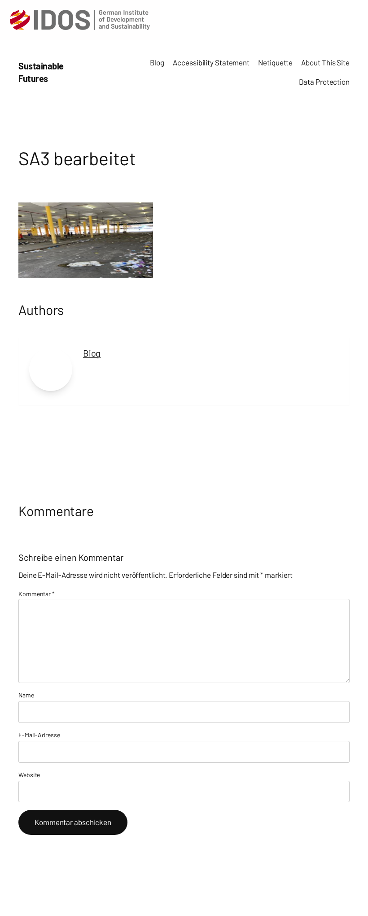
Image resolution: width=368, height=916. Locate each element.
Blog (92, 353)
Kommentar (36, 594)
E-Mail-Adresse (39, 735)
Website (29, 774)
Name (26, 695)
